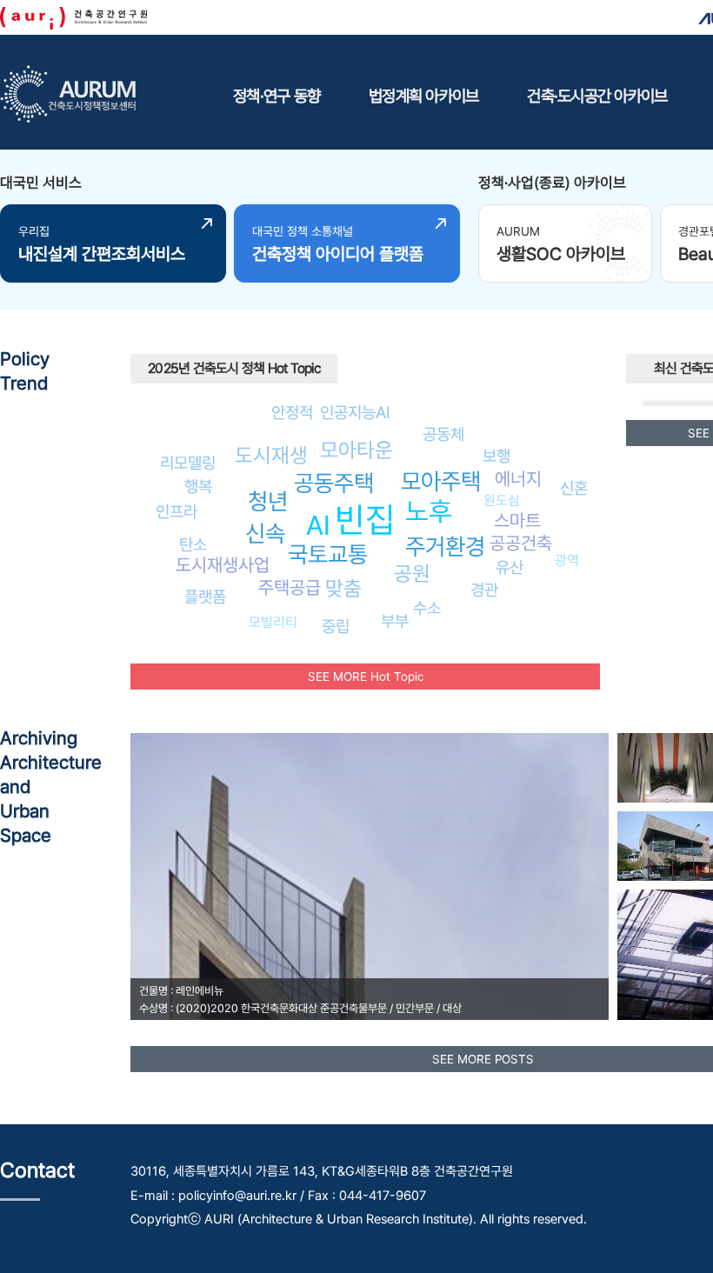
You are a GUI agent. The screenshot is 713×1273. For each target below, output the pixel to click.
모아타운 (356, 450)
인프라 (176, 511)
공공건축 (521, 543)
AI (318, 525)
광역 (567, 560)
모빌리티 (273, 622)
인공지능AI (355, 412)
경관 (484, 589)
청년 (268, 501)
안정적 (292, 412)
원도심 (501, 500)
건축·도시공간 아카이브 (597, 95)
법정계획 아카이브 (423, 95)
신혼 (574, 487)
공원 (412, 573)
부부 (395, 620)
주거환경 (445, 546)
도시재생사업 (223, 565)
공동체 (443, 433)
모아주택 (441, 481)
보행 (496, 455)
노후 (428, 511)
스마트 (517, 520)
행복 (198, 486)
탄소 (193, 544)
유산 (509, 567)
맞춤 (343, 588)
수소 (427, 607)
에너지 (518, 479)
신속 (265, 533)
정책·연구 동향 (276, 95)
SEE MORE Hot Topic (365, 676)
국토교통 (328, 554)
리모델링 (188, 462)
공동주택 (334, 483)
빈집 (365, 519)
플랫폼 (205, 596)
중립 (336, 626)
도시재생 (271, 455)
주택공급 (289, 587)
